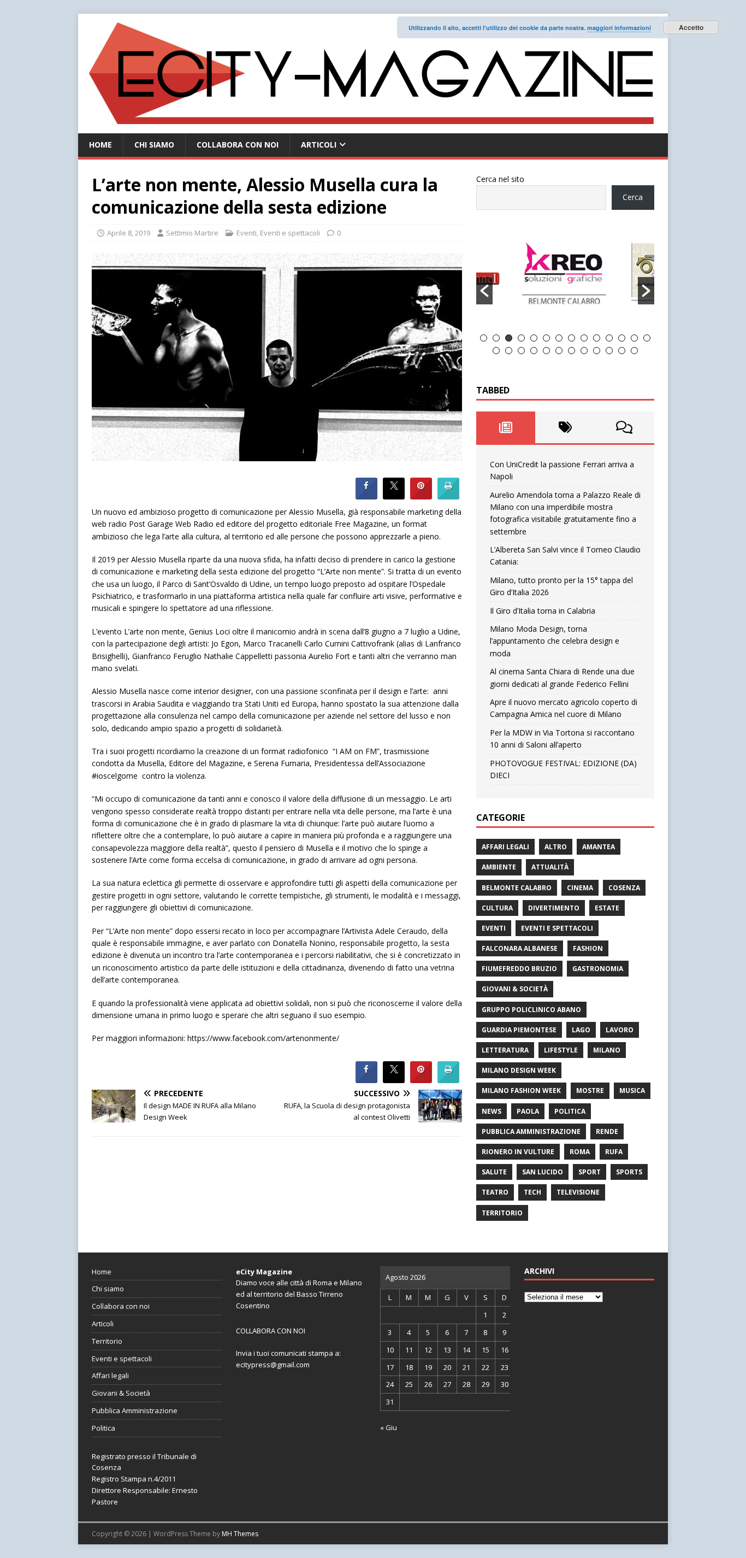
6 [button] (546, 338)
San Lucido (542, 1172)
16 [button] (508, 350)
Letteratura (505, 1050)
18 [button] (533, 350)
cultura (497, 908)
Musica (632, 1090)
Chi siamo (154, 144)
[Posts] (506, 427)
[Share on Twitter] (394, 496)
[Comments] (624, 427)
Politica (569, 1111)
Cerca (633, 197)
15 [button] (496, 350)
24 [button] (609, 350)
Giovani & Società (515, 988)
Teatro (495, 1192)
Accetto (691, 27)
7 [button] (559, 338)
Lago (581, 1029)
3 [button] (508, 338)
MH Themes (240, 1533)
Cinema (580, 887)
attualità (550, 867)
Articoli (318, 144)
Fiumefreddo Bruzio (519, 968)
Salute (494, 1172)
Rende (607, 1131)
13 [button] (634, 338)
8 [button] (571, 338)
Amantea (598, 846)
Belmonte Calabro (517, 887)
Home (100, 144)
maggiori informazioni (619, 27)
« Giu (388, 1427)
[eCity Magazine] (373, 127)
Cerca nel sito (500, 179)
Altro (555, 846)
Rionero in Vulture (518, 1151)
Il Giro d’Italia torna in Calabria (542, 610)
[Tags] (565, 427)
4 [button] (521, 338)
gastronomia (597, 968)
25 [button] (621, 350)
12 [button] (621, 338)
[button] (484, 290)
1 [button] (483, 338)
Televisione (578, 1192)
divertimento (553, 908)
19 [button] (546, 350)
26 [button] (634, 350)
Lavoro (619, 1029)
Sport (589, 1172)
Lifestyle (561, 1050)
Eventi (246, 233)
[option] (565, 278)
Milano (606, 1050)
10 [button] (596, 338)
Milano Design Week (519, 1070)
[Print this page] (448, 496)
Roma (580, 1151)
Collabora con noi (238, 144)
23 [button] (596, 350)
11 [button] (609, 338)
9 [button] (584, 338)
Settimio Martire (192, 233)
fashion (588, 948)
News (491, 1111)
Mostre (590, 1090)
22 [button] (584, 350)
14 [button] (646, 338)
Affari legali (505, 846)
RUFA (614, 1151)
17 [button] (521, 350)
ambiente (499, 867)
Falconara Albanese (520, 948)
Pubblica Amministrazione (531, 1131)
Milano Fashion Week (521, 1090)
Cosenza (624, 887)
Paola (528, 1111)
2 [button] (496, 338)
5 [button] (533, 338)
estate (607, 908)
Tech (532, 1192)
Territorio (502, 1213)
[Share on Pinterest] (421, 496)
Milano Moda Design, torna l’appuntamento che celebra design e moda (554, 641)
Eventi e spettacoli (290, 233)
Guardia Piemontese (519, 1029)
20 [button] (559, 350)
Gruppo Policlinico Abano (531, 1009)
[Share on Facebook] (366, 496)
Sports (629, 1172)
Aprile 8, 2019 (128, 233)
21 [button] (571, 350)
